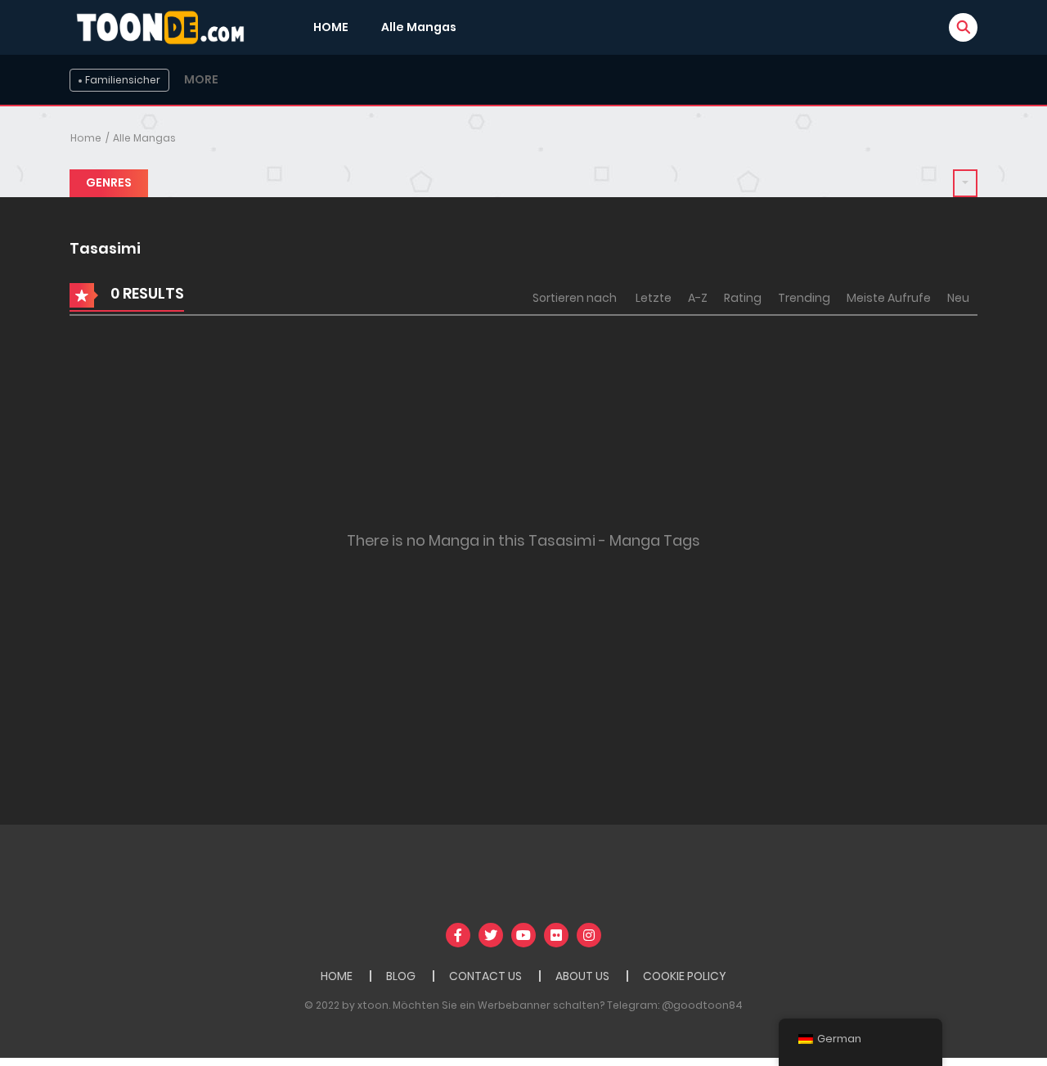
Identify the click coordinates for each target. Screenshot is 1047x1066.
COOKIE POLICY (684, 976)
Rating (743, 298)
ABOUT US (582, 976)
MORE (201, 79)
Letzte (654, 298)
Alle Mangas (418, 27)
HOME (330, 27)
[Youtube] (523, 935)
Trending (804, 298)
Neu (958, 298)
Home (85, 138)
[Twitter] (491, 935)
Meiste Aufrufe (889, 298)
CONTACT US (485, 976)
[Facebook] (458, 935)
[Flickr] (556, 935)
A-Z (698, 298)
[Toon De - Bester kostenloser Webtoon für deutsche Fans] (164, 26)
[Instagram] (589, 935)
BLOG (401, 976)
